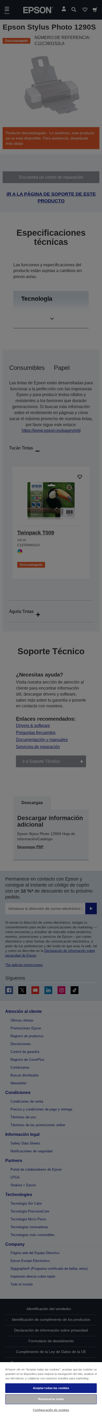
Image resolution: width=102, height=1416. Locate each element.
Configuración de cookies (51, 1410)
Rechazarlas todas (51, 1399)
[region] (51, 1389)
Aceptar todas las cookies (51, 1388)
